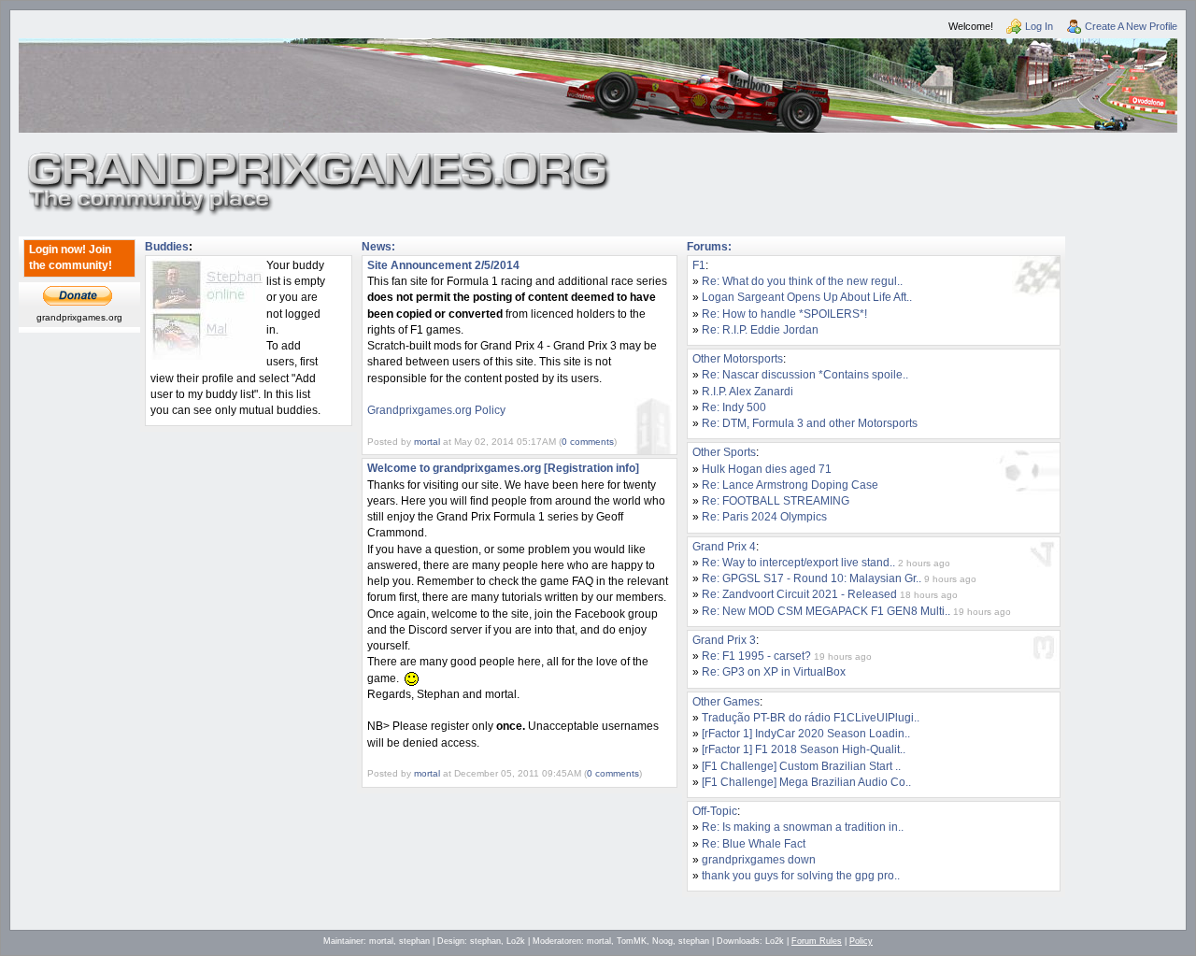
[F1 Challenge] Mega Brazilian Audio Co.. (806, 782)
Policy (861, 941)
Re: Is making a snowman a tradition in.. (803, 827)
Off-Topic (714, 811)
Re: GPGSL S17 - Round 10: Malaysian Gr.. (811, 578)
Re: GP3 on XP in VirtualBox (774, 671)
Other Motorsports (737, 358)
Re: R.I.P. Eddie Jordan (760, 329)
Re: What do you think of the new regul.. (802, 281)
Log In (1039, 26)
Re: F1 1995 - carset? (756, 656)
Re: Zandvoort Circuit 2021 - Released (799, 594)
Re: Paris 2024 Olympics (764, 516)
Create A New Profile (1131, 26)
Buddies (167, 246)
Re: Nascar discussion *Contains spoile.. (805, 374)
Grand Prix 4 (724, 546)
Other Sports (724, 452)
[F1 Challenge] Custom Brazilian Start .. (801, 766)
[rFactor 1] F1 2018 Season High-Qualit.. (803, 749)
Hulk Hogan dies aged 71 (767, 469)
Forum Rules (816, 941)
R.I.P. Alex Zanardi (747, 391)
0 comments (588, 441)
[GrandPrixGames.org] (319, 158)
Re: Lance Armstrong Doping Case (790, 485)
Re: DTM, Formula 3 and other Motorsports (810, 423)
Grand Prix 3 (724, 640)
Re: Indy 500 (734, 407)
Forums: (709, 246)
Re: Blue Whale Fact (753, 843)
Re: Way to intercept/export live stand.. (798, 562)
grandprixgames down (759, 859)
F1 (698, 265)
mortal (427, 441)
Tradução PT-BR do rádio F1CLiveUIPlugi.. (810, 717)
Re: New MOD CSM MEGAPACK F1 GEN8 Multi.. (826, 611)
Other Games (726, 701)
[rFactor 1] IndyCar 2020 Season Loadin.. (806, 733)
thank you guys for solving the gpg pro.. (801, 875)
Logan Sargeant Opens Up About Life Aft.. (807, 297)
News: (378, 246)
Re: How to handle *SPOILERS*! (784, 314)
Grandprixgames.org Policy (436, 410)
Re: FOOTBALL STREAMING (775, 500)
